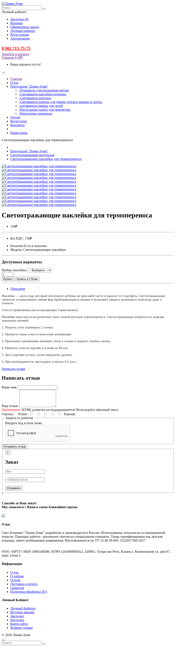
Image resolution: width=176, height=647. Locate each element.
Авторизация (20, 38)
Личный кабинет (22, 31)
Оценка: (8, 414)
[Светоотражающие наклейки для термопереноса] (39, 166)
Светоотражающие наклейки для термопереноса (45, 159)
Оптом (15, 580)
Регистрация (19, 34)
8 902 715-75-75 (16, 48)
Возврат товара (21, 627)
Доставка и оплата (23, 584)
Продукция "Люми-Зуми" (29, 151)
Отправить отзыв (14, 446)
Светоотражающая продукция (32, 155)
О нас (14, 572)
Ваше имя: (9, 387)
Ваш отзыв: (10, 406)
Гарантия (17, 588)
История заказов (22, 612)
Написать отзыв (13, 369)
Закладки (17, 616)
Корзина (16, 23)
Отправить (14, 488)
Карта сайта (19, 624)
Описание (17, 289)
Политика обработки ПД (28, 591)
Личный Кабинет (23, 608)
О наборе (17, 576)
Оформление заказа (24, 27)
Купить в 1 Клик (27, 279)
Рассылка (17, 620)
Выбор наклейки (14, 270)
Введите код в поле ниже (23, 423)
